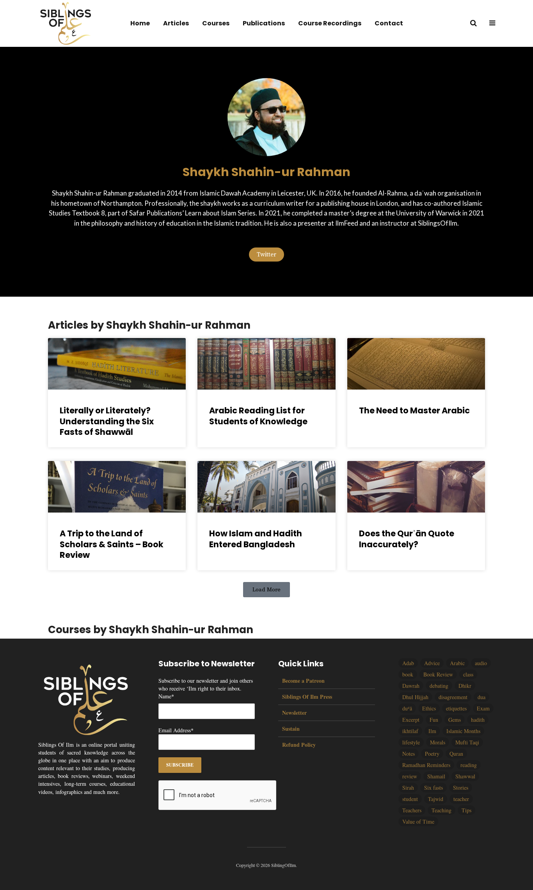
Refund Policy (299, 744)
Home (140, 23)
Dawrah (410, 685)
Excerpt (410, 719)
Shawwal (465, 776)
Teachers (411, 810)
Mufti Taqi (467, 742)
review (409, 776)
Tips (466, 810)
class (468, 674)
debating (439, 685)
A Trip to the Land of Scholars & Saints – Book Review (111, 544)
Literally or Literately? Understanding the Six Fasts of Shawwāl (107, 421)
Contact (389, 23)
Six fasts (433, 787)
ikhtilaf (410, 731)
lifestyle (411, 742)
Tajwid (435, 799)
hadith (478, 719)
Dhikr (464, 685)
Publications (264, 23)
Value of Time (418, 821)
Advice (432, 663)
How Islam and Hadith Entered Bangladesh (255, 539)
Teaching (441, 810)
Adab (408, 663)
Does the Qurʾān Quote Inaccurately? (406, 539)
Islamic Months (463, 731)
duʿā (407, 708)
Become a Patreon (303, 681)
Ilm (432, 731)
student (410, 799)
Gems (454, 719)
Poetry (432, 753)
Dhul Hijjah (415, 697)
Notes (408, 753)
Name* (166, 696)
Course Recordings (329, 23)
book (407, 674)
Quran (456, 753)
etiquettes (456, 708)
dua (481, 697)
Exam (483, 708)
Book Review (438, 674)
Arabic (457, 663)
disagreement (453, 697)
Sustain (291, 728)
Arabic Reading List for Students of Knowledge (258, 416)
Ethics (429, 708)
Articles (176, 23)
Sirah (408, 787)
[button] (266, 589)
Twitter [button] (266, 254)
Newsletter (294, 712)
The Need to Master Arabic (414, 410)
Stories (460, 787)
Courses (215, 23)
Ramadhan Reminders (426, 765)
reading (468, 765)
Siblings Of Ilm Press (307, 696)
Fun (434, 719)
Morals (437, 742)
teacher (461, 799)
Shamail (436, 776)
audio (481, 663)
